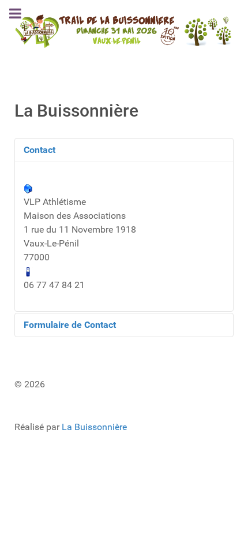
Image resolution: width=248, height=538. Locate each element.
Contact (39, 149)
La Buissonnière (94, 426)
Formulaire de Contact (70, 324)
